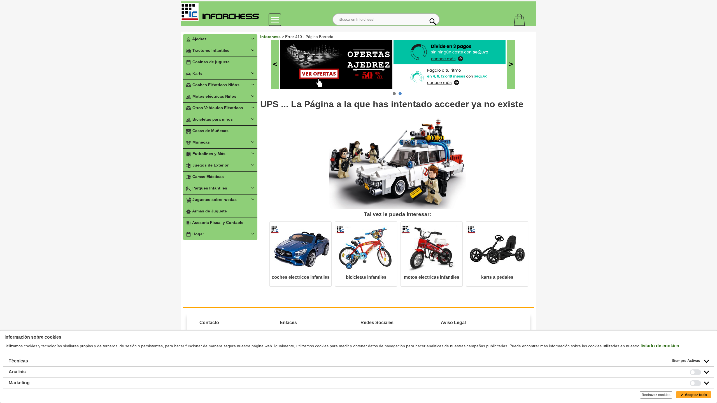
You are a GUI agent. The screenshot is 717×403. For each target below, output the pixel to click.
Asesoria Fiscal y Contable (217, 222)
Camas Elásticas (207, 176)
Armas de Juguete (209, 211)
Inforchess (270, 36)
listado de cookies (660, 345)
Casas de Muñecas (210, 130)
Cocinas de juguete (210, 62)
